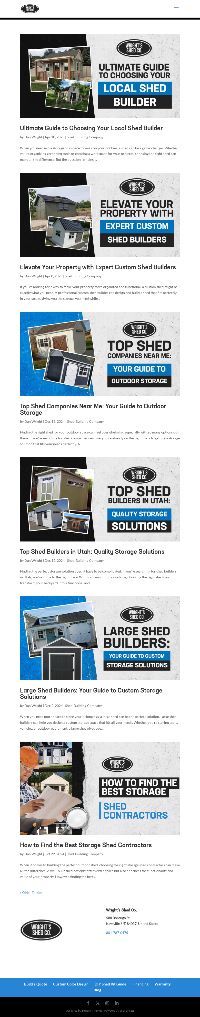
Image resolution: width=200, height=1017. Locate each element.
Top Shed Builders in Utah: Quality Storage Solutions (92, 552)
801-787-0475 (117, 932)
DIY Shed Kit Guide (110, 984)
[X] (98, 1003)
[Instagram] (107, 1003)
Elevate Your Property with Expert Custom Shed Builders (98, 267)
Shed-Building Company (85, 137)
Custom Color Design (71, 984)
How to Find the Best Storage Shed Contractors (86, 845)
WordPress (127, 1010)
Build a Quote (35, 984)
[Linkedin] (117, 1003)
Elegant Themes (92, 1010)
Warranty (163, 984)
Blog (97, 990)
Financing (140, 984)
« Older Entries (31, 892)
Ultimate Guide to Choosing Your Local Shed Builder (91, 128)
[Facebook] (88, 1003)
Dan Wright (33, 137)
